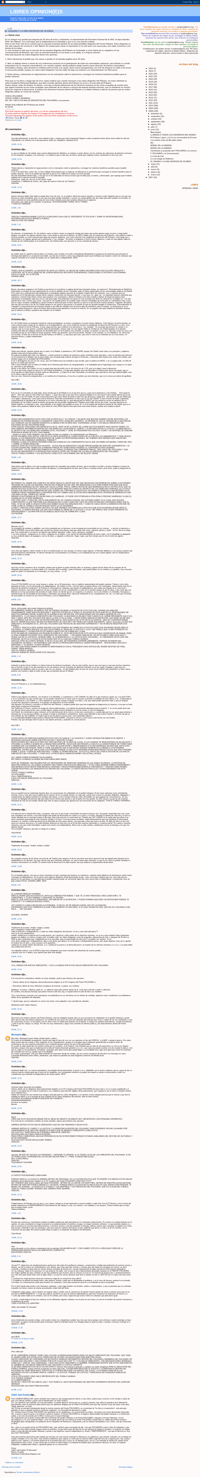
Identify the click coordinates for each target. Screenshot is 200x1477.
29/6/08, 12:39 (17, 1343)
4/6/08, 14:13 (16, 729)
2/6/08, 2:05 (16, 208)
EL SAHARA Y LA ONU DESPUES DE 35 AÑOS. (29, 31)
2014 (151, 95)
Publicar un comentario (14, 1463)
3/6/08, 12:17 (16, 517)
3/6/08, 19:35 (16, 575)
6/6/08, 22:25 (16, 1078)
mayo (153, 164)
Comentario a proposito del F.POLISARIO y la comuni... (174, 151)
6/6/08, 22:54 (16, 1146)
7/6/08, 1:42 (16, 1213)
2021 (151, 76)
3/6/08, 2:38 (16, 457)
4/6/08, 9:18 (16, 675)
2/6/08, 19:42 (16, 342)
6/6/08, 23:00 (16, 1167)
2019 (151, 82)
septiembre (156, 121)
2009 (151, 108)
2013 (151, 98)
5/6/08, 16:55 (16, 837)
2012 (151, 100)
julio (153, 127)
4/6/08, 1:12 (16, 656)
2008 (151, 111)
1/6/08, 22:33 (16, 187)
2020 (151, 79)
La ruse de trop (157, 156)
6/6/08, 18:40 (16, 1009)
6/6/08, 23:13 (16, 1195)
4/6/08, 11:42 (16, 688)
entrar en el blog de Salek (24, 1339)
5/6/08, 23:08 (16, 866)
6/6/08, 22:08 (16, 1062)
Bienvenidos (155, 132)
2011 (151, 103)
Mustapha (16, 1034)
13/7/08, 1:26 (16, 1458)
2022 (151, 74)
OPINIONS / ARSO (190, 188)
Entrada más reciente (11, 1467)
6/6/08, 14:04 (16, 969)
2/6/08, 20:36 (16, 384)
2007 (151, 177)
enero (153, 175)
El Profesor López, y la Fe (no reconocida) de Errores (173, 137)
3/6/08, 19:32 (16, 559)
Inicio (69, 1467)
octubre (154, 119)
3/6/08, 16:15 (16, 542)
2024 (151, 68)
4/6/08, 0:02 (16, 600)
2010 (151, 105)
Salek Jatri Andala (20, 1395)
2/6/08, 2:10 (16, 225)
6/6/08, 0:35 (16, 885)
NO (151, 143)
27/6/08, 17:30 (17, 1328)
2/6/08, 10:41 (16, 245)
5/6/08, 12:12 (16, 805)
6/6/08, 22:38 (16, 1108)
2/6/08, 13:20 (16, 262)
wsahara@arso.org (185, 27)
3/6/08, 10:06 (16, 474)
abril (153, 167)
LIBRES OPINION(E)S (36, 11)
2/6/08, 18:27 (16, 280)
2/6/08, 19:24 (16, 314)
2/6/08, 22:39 (16, 410)
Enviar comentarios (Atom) (28, 1472)
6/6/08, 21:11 (16, 1030)
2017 (151, 87)
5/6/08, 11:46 (16, 784)
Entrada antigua (126, 1467)
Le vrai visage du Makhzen (162, 159)
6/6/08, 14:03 (16, 957)
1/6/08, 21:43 (16, 144)
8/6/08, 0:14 (16, 1256)
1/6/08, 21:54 (16, 159)
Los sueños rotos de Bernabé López (166, 140)
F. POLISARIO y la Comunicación (164, 153)
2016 (151, 90)
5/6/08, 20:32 (16, 850)
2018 (151, 84)
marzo (154, 169)
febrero (154, 172)
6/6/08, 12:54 (16, 919)
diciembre (155, 113)
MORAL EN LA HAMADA (161, 145)
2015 (151, 92)
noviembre (156, 116)
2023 (151, 71)
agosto (154, 124)
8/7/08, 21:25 (16, 1390)
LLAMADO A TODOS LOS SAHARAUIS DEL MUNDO (173, 135)
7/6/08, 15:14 (16, 1238)
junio (153, 129)
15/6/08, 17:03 (17, 1311)
